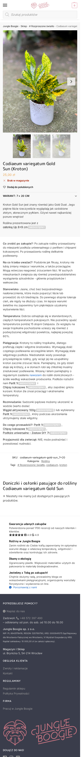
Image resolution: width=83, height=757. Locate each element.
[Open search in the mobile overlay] (40, 14)
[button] (74, 5)
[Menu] (8, 5)
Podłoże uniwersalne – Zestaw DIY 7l (26, 432)
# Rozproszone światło (41, 26)
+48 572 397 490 (31, 618)
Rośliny (45, 461)
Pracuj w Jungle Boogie (17, 708)
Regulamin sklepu (14, 688)
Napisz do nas (16, 611)
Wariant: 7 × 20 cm (16, 195)
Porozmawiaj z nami (25, 587)
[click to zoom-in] (41, 81)
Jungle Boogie (10, 26)
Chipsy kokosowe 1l (15, 387)
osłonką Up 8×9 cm (15, 227)
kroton (63, 464)
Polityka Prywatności (16, 693)
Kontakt (8, 673)
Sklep (24, 26)
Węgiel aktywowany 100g (19, 410)
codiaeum (52, 464)
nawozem (36, 375)
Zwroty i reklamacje (15, 668)
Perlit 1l (13, 383)
